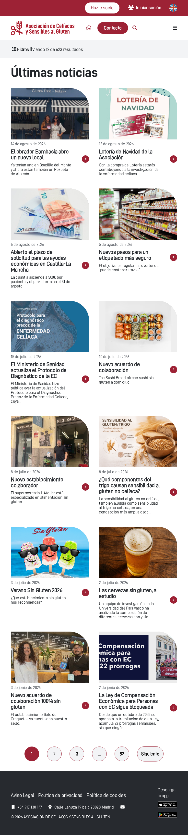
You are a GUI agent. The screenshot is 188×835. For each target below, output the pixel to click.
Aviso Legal (22, 795)
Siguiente (150, 753)
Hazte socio (102, 7)
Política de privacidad (60, 795)
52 (122, 753)
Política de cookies (106, 795)
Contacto (113, 27)
